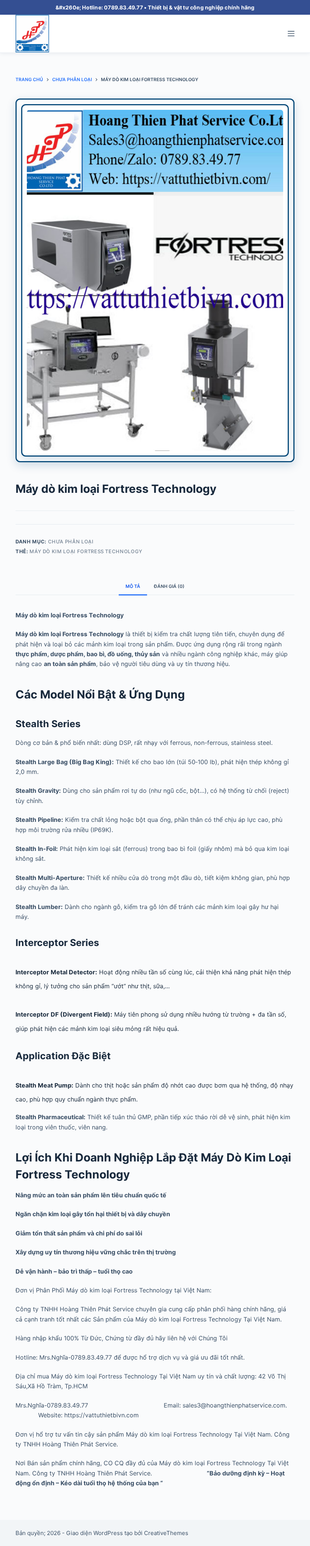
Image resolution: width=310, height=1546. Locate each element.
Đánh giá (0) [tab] (169, 586)
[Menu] (291, 33)
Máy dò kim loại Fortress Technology (86, 551)
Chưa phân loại (71, 541)
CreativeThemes (166, 1533)
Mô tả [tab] (133, 586)
